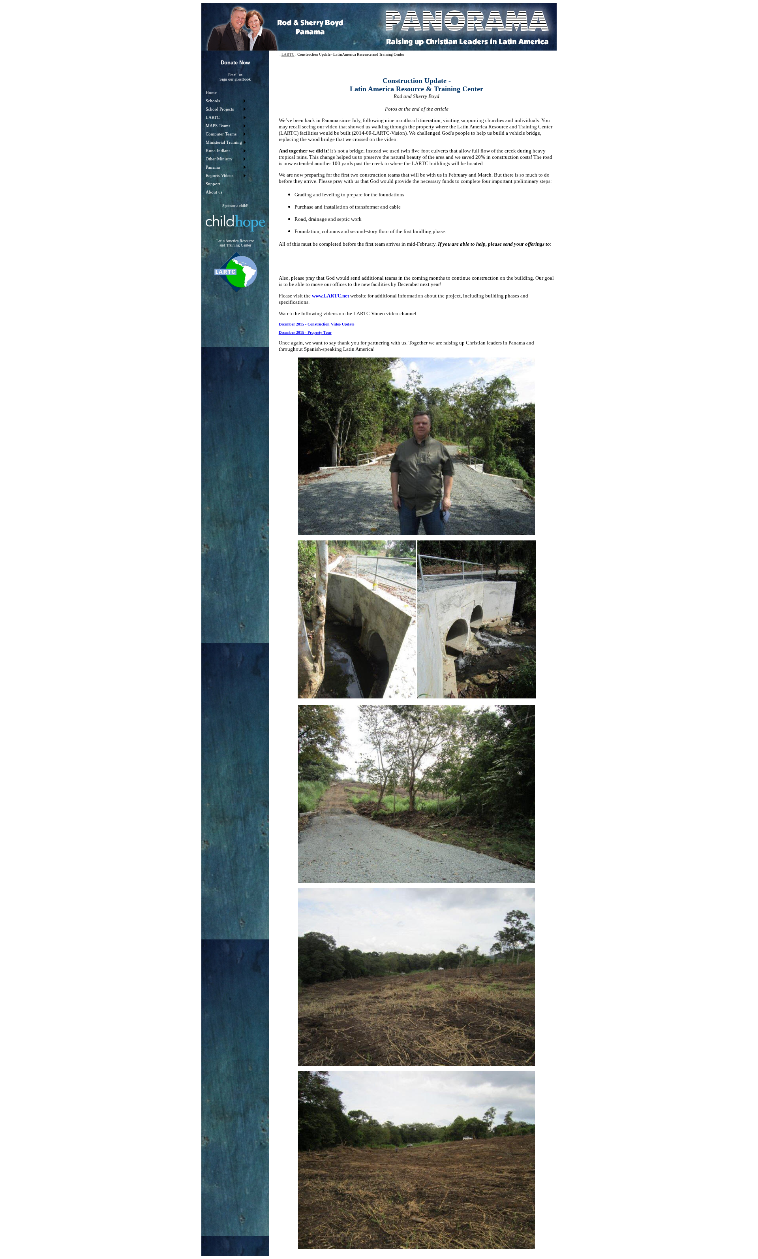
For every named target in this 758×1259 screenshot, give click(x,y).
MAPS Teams (218, 126)
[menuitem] (225, 92)
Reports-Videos (219, 175)
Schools (213, 101)
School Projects (220, 109)
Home (211, 92)
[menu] (225, 142)
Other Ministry (219, 159)
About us (214, 192)
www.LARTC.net (330, 296)
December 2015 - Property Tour (305, 332)
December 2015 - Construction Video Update (316, 324)
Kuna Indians (218, 151)
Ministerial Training (224, 142)
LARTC (213, 117)
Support (213, 184)
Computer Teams (221, 134)
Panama (213, 167)
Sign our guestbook (235, 79)
